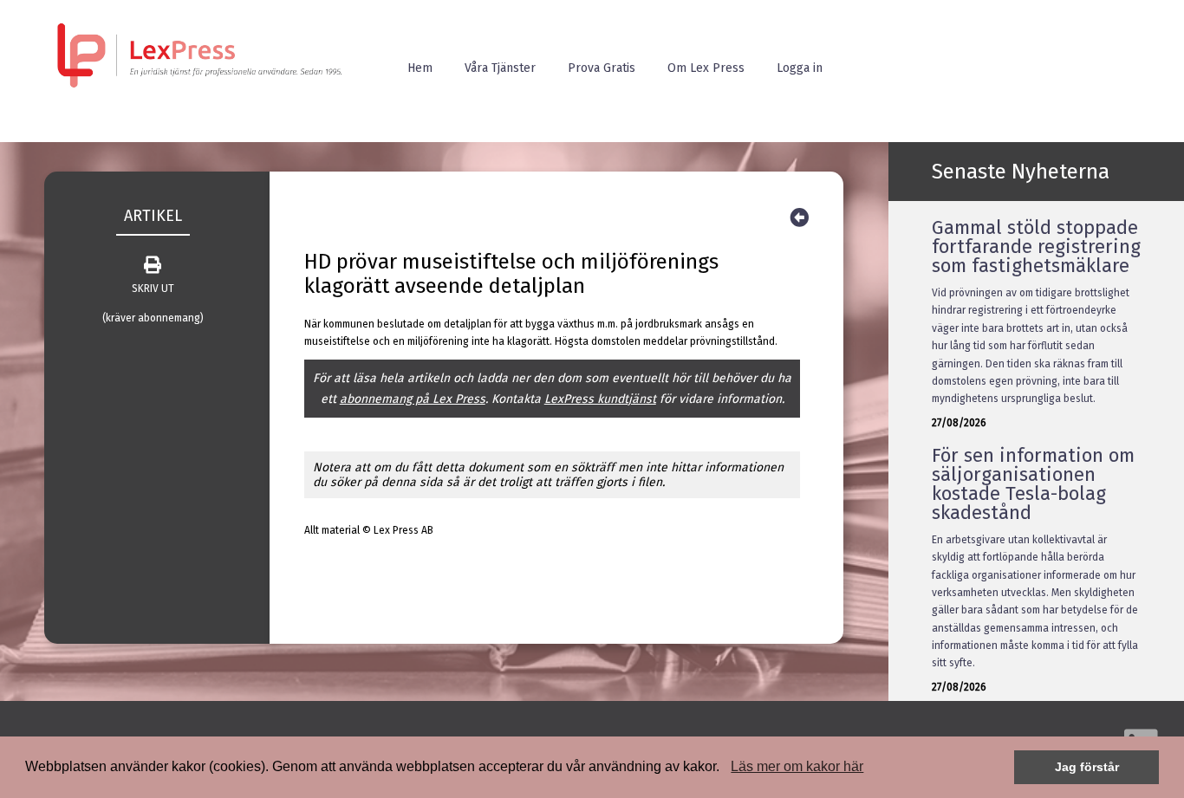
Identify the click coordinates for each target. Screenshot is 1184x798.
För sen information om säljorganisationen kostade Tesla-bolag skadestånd (1033, 484)
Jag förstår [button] (1087, 767)
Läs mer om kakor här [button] (797, 766)
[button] (725, 768)
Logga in (800, 68)
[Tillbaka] (799, 218)
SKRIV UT (153, 288)
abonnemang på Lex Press (412, 399)
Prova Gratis (601, 68)
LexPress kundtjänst (600, 399)
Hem (420, 68)
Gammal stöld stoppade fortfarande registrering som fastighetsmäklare (1036, 246)
